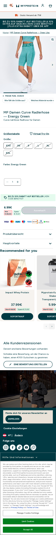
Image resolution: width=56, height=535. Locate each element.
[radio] (8, 145)
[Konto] (43, 6)
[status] (12, 181)
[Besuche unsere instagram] (6, 447)
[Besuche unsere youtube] (26, 447)
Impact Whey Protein (17, 292)
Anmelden (13, 419)
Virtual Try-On (41, 134)
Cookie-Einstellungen (15, 428)
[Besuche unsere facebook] (13, 447)
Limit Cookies (28, 521)
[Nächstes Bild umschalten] (52, 64)
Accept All (28, 530)
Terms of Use (32, 507)
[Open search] (11, 6)
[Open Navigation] (5, 6)
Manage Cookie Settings (28, 513)
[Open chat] (33, 447)
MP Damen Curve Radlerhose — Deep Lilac (30, 32)
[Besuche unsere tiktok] (19, 447)
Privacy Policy (17, 507)
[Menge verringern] (7, 181)
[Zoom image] (52, 39)
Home (5, 32)
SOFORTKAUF (17, 316)
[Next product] (52, 326)
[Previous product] (46, 326)
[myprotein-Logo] (27, 6)
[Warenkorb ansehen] (50, 6)
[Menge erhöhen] (18, 181)
